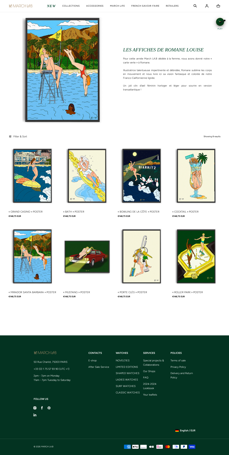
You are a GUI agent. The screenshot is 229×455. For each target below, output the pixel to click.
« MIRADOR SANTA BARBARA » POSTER (32, 292)
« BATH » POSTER (73, 211)
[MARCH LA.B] (21, 6)
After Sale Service (98, 367)
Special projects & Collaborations (153, 362)
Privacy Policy (178, 367)
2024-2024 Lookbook (149, 386)
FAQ (145, 377)
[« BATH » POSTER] (87, 176)
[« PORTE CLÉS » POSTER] (142, 256)
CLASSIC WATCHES (128, 392)
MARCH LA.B (47, 446)
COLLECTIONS (71, 5)
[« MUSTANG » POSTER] (87, 256)
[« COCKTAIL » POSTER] (196, 176)
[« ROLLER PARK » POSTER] (196, 256)
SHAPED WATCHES (127, 373)
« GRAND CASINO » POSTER (26, 211)
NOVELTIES (123, 360)
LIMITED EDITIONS (127, 367)
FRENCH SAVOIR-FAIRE (145, 5)
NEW (51, 6)
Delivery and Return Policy (181, 375)
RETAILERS (172, 5)
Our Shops (149, 371)
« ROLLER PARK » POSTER (187, 292)
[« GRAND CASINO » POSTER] (33, 176)
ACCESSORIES (95, 5)
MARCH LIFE (117, 5)
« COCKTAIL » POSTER (185, 211)
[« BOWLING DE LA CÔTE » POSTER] (142, 176)
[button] (195, 6)
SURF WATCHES (126, 386)
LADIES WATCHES (127, 379)
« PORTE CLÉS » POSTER (132, 292)
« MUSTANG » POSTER (76, 292)
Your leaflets (150, 394)
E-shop (92, 360)
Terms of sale (178, 360)
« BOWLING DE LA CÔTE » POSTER (138, 211)
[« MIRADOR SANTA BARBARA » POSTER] (33, 256)
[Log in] (207, 6)
